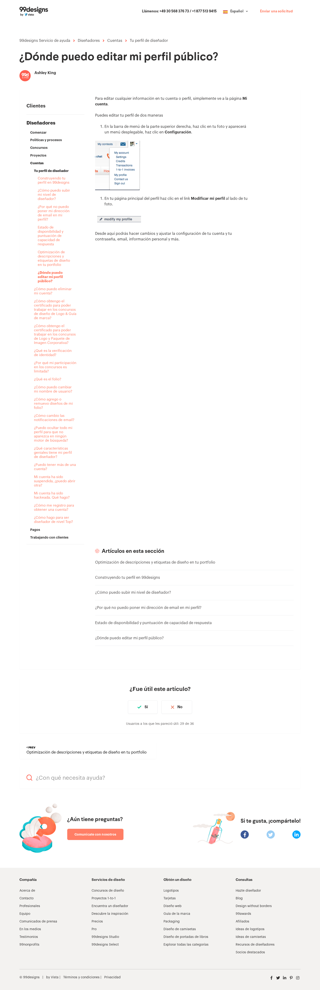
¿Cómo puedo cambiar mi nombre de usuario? (53, 389)
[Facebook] (245, 834)
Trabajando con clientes (49, 537)
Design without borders (254, 906)
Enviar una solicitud (276, 11)
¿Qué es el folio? (47, 379)
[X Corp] (271, 834)
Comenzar (38, 132)
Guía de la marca (177, 913)
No (179, 707)
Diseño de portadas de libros (186, 937)
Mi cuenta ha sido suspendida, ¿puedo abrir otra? (54, 481)
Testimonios (28, 937)
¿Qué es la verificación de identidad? (53, 353)
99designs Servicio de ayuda (44, 41)
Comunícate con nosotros (95, 834)
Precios (97, 921)
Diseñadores (89, 41)
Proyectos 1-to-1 (104, 898)
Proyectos (38, 155)
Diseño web (173, 906)
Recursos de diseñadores (255, 944)
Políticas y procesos (46, 140)
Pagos (35, 529)
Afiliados (242, 921)
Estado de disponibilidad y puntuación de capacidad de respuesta (50, 236)
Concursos (39, 147)
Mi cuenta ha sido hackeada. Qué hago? (52, 495)
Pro (94, 929)
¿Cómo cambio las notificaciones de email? (54, 418)
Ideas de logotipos (250, 929)
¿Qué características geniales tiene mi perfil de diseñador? (53, 453)
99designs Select (105, 944)
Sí (146, 707)
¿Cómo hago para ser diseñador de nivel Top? (53, 520)
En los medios (30, 929)
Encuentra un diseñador (110, 906)
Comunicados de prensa (38, 921)
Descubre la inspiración (110, 913)
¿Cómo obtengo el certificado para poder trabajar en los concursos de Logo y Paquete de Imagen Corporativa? (55, 334)
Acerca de (27, 890)
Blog (239, 898)
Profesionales (29, 906)
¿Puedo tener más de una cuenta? (55, 467)
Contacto (26, 898)
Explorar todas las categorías (186, 944)
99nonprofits (29, 944)
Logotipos (171, 890)
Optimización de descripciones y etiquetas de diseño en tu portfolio (54, 258)
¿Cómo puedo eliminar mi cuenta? (53, 291)
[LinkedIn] (296, 834)
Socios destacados (250, 952)
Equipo (24, 913)
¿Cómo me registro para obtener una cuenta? (54, 507)
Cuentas (114, 41)
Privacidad (112, 977)
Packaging (172, 921)
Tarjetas (170, 898)
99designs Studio (105, 937)
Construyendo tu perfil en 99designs (53, 180)
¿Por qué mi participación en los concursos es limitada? (55, 367)
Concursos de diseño (108, 890)
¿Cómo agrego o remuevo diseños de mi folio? (53, 404)
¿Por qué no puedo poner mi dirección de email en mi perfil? (54, 213)
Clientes (35, 106)
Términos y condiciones (81, 977)
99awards (243, 913)
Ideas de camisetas (251, 937)
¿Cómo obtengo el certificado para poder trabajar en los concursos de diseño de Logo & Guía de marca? (55, 310)
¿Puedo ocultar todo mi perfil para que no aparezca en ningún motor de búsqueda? (53, 434)
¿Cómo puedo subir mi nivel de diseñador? (54, 195)
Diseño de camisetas (180, 929)
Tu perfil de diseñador (149, 41)
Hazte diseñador (248, 890)
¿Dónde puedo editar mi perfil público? (50, 277)
